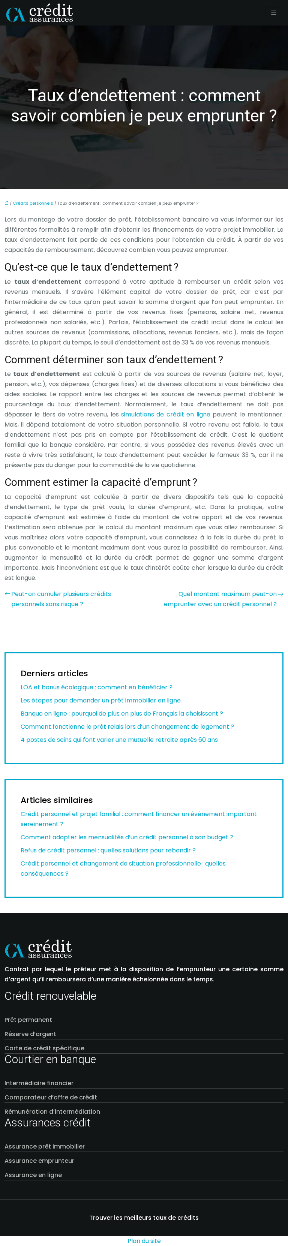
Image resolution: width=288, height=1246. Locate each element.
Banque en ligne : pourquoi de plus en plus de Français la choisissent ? (122, 713)
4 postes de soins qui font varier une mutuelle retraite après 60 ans (119, 739)
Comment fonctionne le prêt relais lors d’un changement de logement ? (127, 726)
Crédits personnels (33, 203)
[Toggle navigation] (273, 13)
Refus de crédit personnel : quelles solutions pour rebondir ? (108, 850)
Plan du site (144, 1241)
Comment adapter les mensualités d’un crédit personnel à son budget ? (127, 837)
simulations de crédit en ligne (165, 414)
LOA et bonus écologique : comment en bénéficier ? (96, 687)
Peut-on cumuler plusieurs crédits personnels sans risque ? (61, 599)
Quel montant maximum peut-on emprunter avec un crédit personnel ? (220, 599)
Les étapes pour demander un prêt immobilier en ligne (101, 700)
